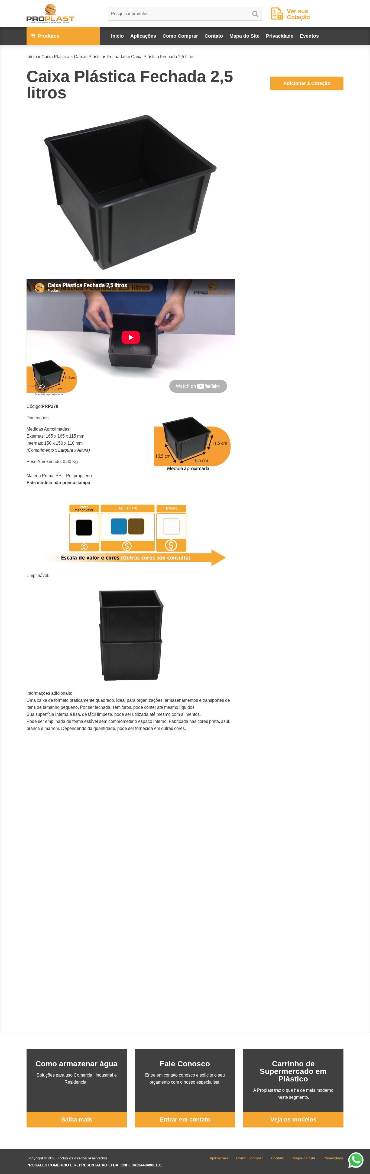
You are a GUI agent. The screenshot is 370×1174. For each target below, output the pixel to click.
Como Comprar (180, 36)
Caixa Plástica (55, 56)
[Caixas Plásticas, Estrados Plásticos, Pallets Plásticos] (63, 13)
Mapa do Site (244, 36)
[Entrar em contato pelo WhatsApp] (356, 1160)
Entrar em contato (185, 1119)
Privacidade (279, 36)
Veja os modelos (293, 1119)
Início (117, 36)
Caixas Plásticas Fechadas (100, 56)
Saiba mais (76, 1119)
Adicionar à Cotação (306, 83)
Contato (214, 36)
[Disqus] (131, 826)
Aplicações (143, 36)
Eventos (309, 36)
